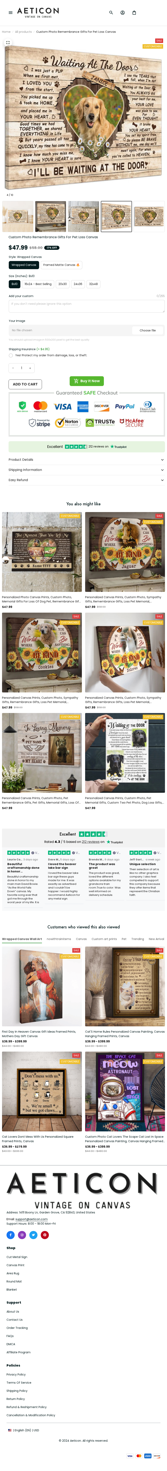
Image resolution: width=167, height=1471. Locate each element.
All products (23, 32)
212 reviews (91, 841)
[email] (31, 1219)
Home (6, 32)
